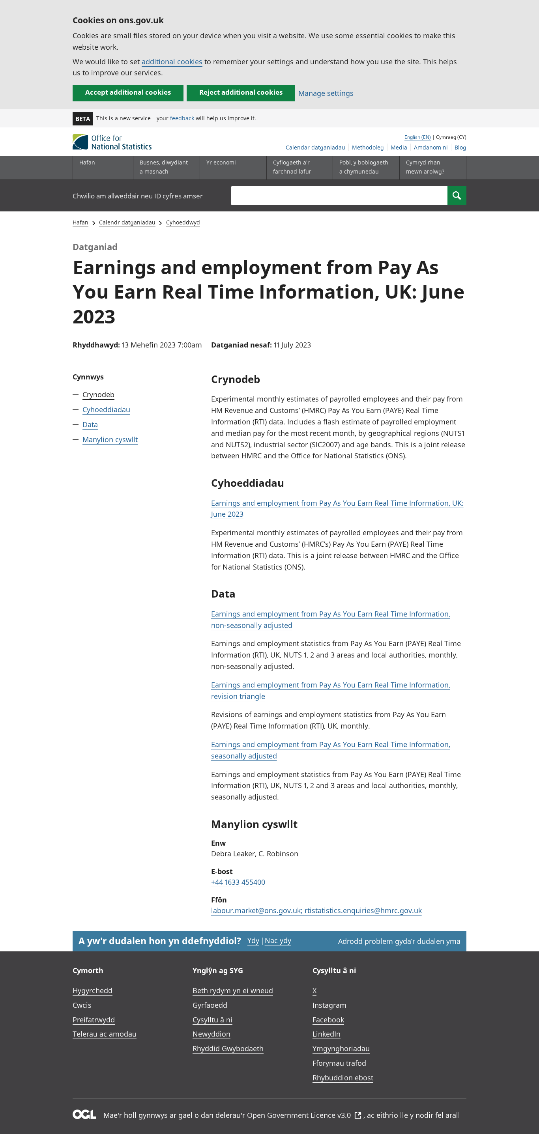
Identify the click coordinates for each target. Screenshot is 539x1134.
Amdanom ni (431, 147)
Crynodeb (98, 394)
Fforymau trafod (339, 1063)
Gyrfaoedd (210, 1005)
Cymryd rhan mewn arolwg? (425, 167)
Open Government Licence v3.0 (299, 1115)
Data (90, 424)
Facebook (328, 1019)
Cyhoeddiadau (106, 409)
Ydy (253, 940)
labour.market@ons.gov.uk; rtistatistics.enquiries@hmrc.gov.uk (316, 910)
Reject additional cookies (241, 92)
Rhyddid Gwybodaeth (228, 1048)
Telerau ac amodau (105, 1034)
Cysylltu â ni (212, 1019)
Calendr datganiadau (127, 222)
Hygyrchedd (92, 990)
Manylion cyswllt (110, 439)
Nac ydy (278, 940)
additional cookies (172, 61)
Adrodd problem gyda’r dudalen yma (399, 941)
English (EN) (417, 137)
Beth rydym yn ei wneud (233, 990)
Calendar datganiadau (315, 147)
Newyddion (211, 1034)
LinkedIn (327, 1034)
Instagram (329, 1005)
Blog (460, 147)
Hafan (87, 162)
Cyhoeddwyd (183, 222)
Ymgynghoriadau (341, 1048)
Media (399, 147)
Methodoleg (368, 147)
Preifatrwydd (94, 1019)
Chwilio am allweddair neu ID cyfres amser (138, 195)
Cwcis (82, 1005)
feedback (182, 118)
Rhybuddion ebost (343, 1077)
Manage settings (326, 93)
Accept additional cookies (128, 92)
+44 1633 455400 (238, 882)
